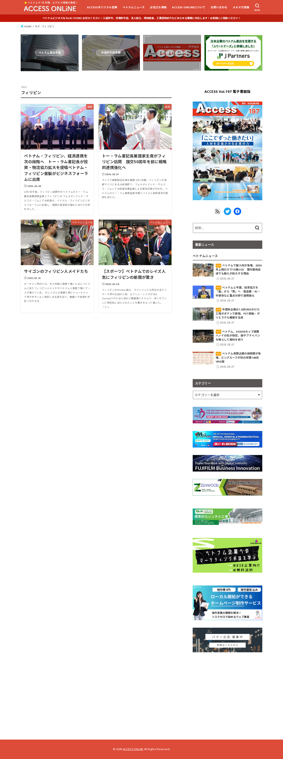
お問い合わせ (219, 7)
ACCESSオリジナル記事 (102, 7)
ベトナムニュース (134, 7)
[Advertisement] (227, 689)
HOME (27, 26)
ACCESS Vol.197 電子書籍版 (227, 91)
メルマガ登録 (241, 7)
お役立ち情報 (158, 7)
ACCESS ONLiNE (133, 749)
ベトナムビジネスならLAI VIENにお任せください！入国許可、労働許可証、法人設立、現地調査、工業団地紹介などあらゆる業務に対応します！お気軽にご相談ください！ (141, 18)
